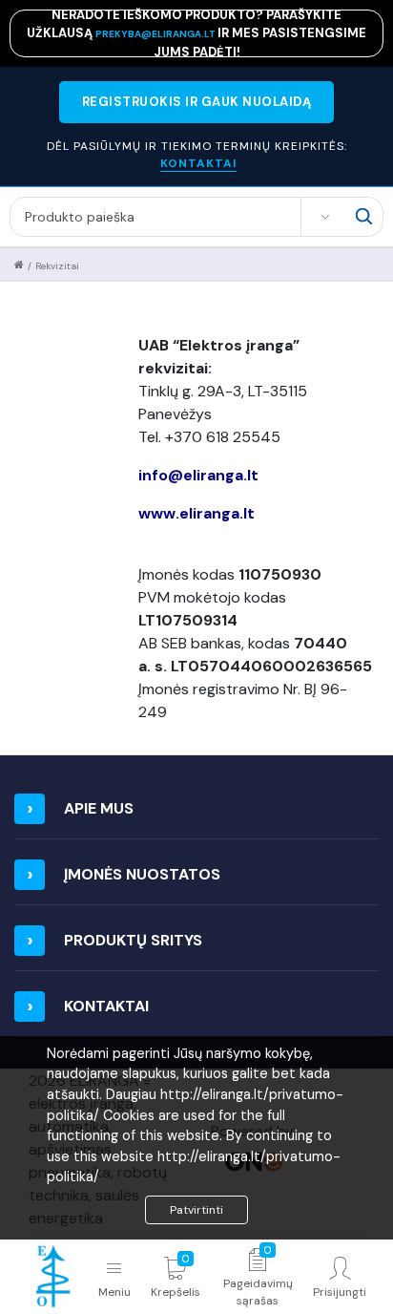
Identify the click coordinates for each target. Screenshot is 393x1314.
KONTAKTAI (198, 163)
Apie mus (99, 808)
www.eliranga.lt (198, 513)
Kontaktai (106, 1006)
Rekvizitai (57, 266)
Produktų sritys (133, 940)
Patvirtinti (196, 1210)
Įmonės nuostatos (142, 874)
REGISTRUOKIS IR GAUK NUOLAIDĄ (197, 102)
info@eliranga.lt (200, 475)
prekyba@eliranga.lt (156, 34)
